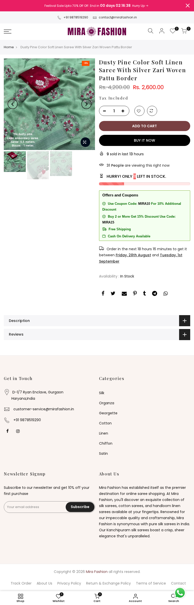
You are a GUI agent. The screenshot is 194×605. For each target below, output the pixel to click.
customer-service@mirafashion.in (43, 409)
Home (9, 47)
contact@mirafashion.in (118, 17)
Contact (178, 583)
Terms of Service (151, 583)
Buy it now (144, 140)
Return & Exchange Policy (108, 583)
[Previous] (13, 104)
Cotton (105, 423)
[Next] (86, 104)
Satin (103, 453)
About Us (44, 583)
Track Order (21, 583)
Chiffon (105, 443)
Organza (106, 403)
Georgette (108, 413)
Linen (103, 433)
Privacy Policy (69, 583)
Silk (101, 392)
